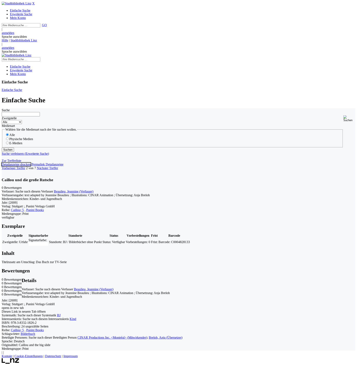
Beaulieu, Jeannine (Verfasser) (73, 191)
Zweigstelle (9, 118)
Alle (12, 135)
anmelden (8, 33)
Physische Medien (21, 139)
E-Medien (15, 143)
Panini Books (35, 210)
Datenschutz (53, 356)
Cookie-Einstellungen (28, 356)
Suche (6, 110)
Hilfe (5, 40)
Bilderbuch (28, 334)
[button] (349, 118)
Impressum (70, 356)
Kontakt (7, 356)
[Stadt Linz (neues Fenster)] (10, 362)
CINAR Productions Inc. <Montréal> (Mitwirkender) (112, 337)
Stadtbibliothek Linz (24, 40)
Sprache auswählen (14, 36)
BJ (59, 315)
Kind (73, 319)
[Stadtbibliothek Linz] (16, 3)
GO (44, 25)
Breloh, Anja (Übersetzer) (165, 337)
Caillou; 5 (17, 210)
